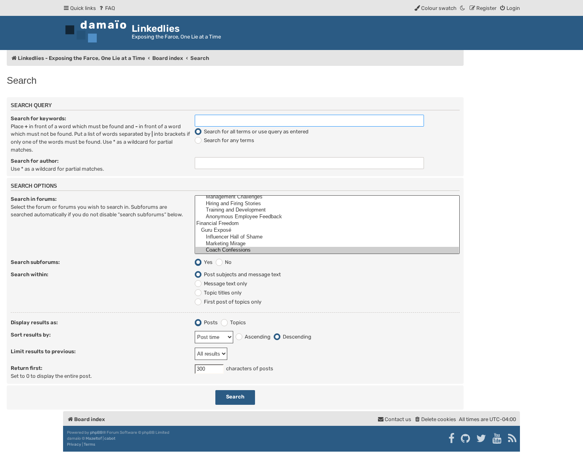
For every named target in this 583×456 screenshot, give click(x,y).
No (228, 262)
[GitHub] (466, 438)
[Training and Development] (327, 210)
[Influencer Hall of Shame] (327, 237)
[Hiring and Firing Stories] (327, 203)
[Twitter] (481, 438)
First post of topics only (232, 302)
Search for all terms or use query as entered (256, 132)
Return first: (26, 368)
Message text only (225, 284)
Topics (237, 322)
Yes (208, 262)
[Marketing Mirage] (327, 244)
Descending (296, 337)
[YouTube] (497, 438)
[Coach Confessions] (327, 250)
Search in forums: (34, 199)
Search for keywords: (38, 118)
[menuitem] (106, 8)
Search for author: (35, 161)
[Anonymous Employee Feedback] (327, 217)
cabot (109, 438)
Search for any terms (228, 140)
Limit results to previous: (43, 351)
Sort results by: (31, 335)
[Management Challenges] (327, 197)
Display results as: (34, 322)
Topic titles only (222, 293)
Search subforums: (35, 262)
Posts (210, 322)
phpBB (96, 432)
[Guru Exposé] (327, 230)
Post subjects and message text (242, 274)
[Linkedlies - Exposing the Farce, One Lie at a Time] (97, 31)
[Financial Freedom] (327, 223)
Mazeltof (94, 438)
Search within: (29, 274)
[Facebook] (452, 438)
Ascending (257, 337)
